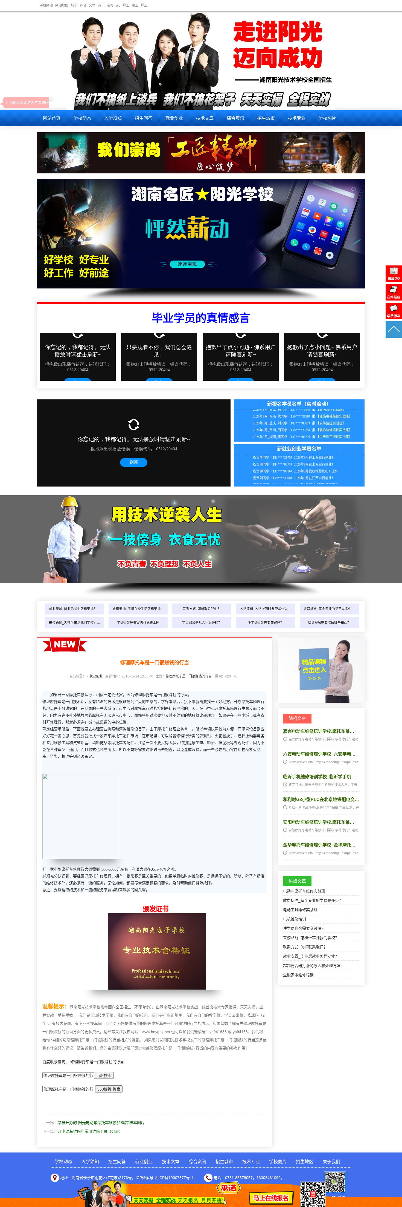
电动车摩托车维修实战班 (304, 891)
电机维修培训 (294, 919)
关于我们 (331, 1161)
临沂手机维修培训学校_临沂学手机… (319, 776)
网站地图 (61, 5)
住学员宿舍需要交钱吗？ (265, 623)
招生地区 (304, 1161)
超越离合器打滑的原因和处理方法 (311, 965)
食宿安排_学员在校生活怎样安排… (138, 609)
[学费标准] (394, 318)
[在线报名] (394, 299)
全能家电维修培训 (298, 975)
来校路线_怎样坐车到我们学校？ (311, 938)
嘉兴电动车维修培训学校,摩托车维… (318, 731)
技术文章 (205, 118)
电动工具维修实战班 (300, 910)
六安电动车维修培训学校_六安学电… (319, 754)
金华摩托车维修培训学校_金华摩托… (319, 845)
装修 (110, 5)
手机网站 (46, 5)
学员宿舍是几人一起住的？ (202, 623)
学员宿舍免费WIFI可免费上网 (138, 623)
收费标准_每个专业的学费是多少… (329, 609)
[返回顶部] (394, 336)
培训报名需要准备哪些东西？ (329, 623)
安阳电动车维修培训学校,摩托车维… (318, 822)
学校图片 (327, 118)
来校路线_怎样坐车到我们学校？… (74, 623)
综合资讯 (235, 118)
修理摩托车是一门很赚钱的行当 (189, 676)
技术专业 (296, 118)
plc (118, 5)
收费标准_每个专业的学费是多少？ (313, 900)
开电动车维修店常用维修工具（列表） (90, 1131)
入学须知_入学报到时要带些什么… (265, 609)
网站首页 (51, 118)
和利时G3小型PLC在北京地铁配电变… (321, 799)
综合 (83, 5)
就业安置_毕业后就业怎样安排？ (311, 956)
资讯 (101, 5)
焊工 (126, 5)
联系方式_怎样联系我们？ (202, 609)
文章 (92, 5)
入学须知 (113, 118)
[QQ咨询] (394, 280)
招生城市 (266, 118)
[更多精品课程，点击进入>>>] (321, 701)
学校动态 (82, 118)
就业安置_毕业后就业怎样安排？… (74, 609)
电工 (135, 5)
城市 (74, 5)
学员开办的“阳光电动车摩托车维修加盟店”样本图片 (101, 1122)
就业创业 (174, 118)
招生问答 (143, 118)
